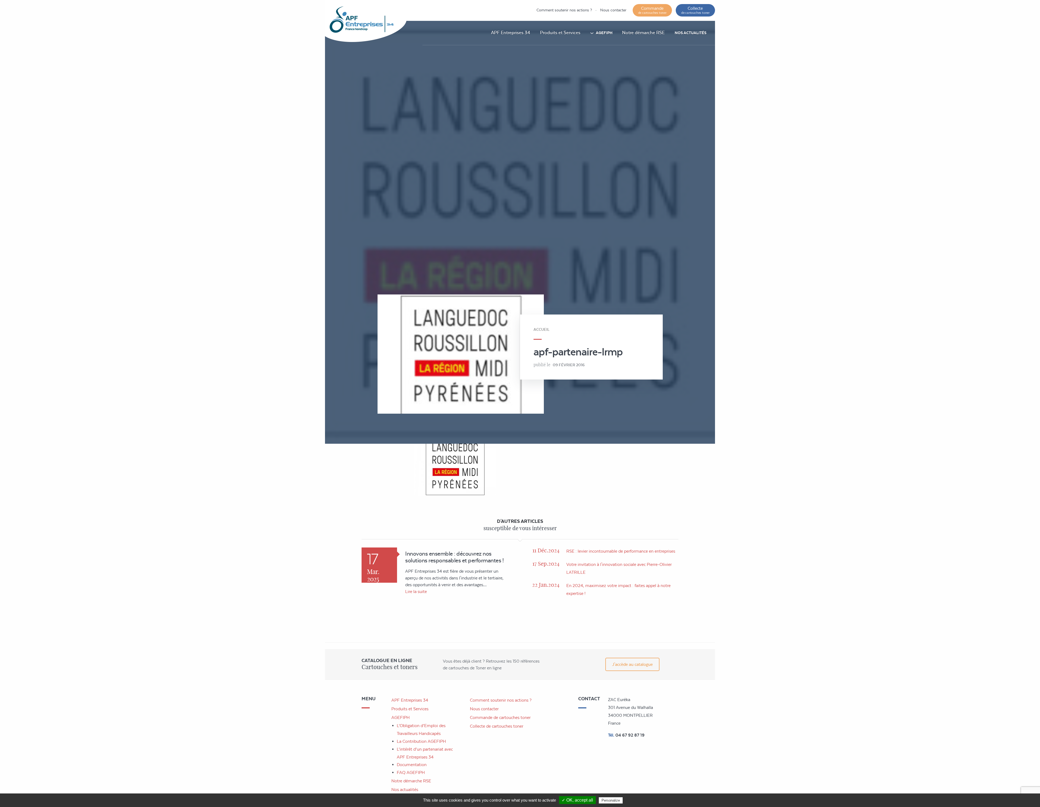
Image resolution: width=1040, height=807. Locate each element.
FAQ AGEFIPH (411, 772)
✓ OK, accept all (577, 800)
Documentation (412, 764)
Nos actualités (690, 33)
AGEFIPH (604, 33)
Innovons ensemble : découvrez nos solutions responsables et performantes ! (454, 557)
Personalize (611, 800)
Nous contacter (613, 10)
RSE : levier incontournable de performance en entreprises (620, 551)
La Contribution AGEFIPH (421, 741)
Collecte (695, 10)
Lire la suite (416, 591)
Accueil (542, 329)
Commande (652, 10)
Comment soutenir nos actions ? (564, 10)
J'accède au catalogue (632, 664)
